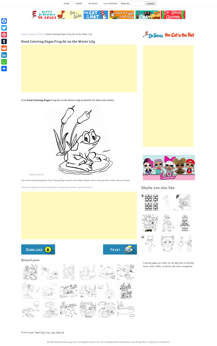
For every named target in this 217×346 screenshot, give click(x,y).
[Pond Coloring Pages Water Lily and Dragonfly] (49, 272)
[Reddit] (4, 48)
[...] (151, 203)
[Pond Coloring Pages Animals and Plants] (87, 272)
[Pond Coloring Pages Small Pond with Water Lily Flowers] (106, 309)
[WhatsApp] (4, 61)
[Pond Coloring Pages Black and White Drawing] (30, 290)
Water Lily (60, 332)
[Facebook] (4, 21)
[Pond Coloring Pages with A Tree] (30, 309)
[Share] (4, 68)
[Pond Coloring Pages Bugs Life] (87, 290)
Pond (40, 34)
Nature (32, 34)
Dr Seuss (92, 3)
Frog (48, 332)
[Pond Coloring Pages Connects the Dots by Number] (87, 309)
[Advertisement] (79, 68)
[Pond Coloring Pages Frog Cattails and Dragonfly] (106, 290)
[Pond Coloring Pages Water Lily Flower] (49, 309)
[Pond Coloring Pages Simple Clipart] (125, 309)
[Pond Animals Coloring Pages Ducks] (68, 272)
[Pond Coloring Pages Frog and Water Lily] (49, 290)
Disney (79, 3)
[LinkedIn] (4, 55)
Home (66, 3)
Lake (53, 332)
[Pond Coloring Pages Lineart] (125, 290)
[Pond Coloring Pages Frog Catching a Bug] (68, 290)
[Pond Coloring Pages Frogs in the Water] (68, 309)
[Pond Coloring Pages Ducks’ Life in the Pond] (125, 272)
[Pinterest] (4, 34)
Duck (43, 332)
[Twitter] (4, 27)
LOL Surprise (110, 3)
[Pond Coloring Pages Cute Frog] (106, 272)
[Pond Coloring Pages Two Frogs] (30, 272)
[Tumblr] (4, 41)
